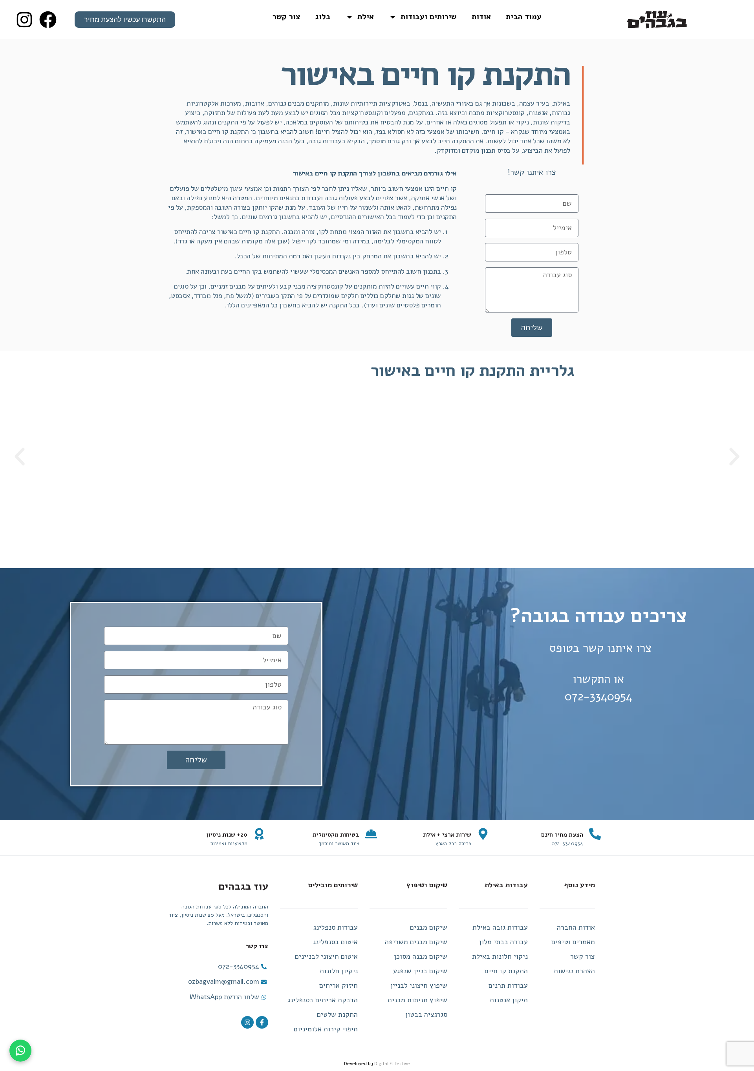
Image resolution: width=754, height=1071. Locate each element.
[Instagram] (247, 1022)
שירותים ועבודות (429, 16)
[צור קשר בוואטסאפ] (20, 1051)
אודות (481, 16)
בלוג (323, 16)
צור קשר (286, 16)
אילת (365, 16)
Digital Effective (392, 1063)
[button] (734, 456)
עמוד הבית (524, 16)
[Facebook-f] (262, 1022)
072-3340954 (598, 697)
